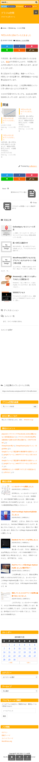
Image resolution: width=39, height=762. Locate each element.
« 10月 (10, 662)
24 (19, 656)
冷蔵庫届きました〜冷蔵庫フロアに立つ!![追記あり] (19, 469)
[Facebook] (19, 46)
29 (9, 659)
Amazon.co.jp (28, 420)
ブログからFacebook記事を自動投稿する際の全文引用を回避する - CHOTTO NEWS (19, 440)
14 (4, 652)
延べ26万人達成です (20, 243)
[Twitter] (7, 46)
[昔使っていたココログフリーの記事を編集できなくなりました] (5, 596)
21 (4, 656)
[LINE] (7, 50)
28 (4, 659)
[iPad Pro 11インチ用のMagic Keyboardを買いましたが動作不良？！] (5, 568)
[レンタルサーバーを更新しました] (5, 490)
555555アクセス (19, 292)
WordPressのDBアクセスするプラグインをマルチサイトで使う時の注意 (24, 260)
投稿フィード (6, 735)
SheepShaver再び (8, 446)
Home (4, 28)
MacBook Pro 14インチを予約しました (25, 540)
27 (35, 656)
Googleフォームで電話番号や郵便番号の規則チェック (19, 452)
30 (14, 659)
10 (19, 648)
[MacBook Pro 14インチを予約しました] (5, 543)
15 (9, 652)
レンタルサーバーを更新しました (23, 486)
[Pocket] (32, 46)
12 (30, 648)
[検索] (36, 2)
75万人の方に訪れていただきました (9, 120)
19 (30, 652)
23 (14, 656)
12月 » (28, 662)
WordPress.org (7, 741)
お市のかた (33, 166)
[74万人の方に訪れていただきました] (27, 120)
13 (35, 648)
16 (14, 652)
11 (25, 648)
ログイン (4, 732)
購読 (4, 716)
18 (25, 652)
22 (9, 656)
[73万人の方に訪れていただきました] (10, 146)
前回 (7, 62)
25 (25, 656)
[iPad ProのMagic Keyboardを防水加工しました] (5, 515)
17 (19, 652)
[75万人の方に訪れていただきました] (8, 112)
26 (30, 656)
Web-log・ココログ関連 (17, 28)
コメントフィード (7, 738)
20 (35, 652)
